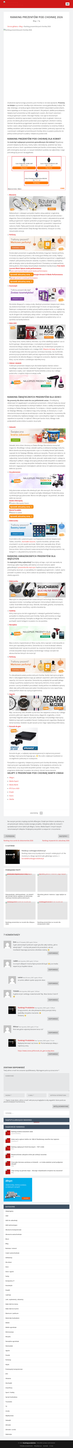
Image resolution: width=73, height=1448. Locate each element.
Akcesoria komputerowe (13, 1230)
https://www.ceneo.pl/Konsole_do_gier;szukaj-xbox (36, 1051)
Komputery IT (14, 1141)
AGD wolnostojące (11, 1225)
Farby (7, 1276)
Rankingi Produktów (26, 1007)
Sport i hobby (10, 1392)
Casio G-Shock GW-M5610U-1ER (49, 163)
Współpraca (38, 1446)
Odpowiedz (53, 953)
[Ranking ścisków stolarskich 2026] (8, 1132)
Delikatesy (9, 1257)
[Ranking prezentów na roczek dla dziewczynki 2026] (52, 910)
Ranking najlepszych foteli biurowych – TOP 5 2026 (27, 1147)
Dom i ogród (10, 1271)
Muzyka (8, 1336)
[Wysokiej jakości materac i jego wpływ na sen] (52, 883)
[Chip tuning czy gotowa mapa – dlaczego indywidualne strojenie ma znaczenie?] (8, 1172)
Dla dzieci (9, 1262)
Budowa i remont (11, 1248)
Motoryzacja (10, 1332)
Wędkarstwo (10, 1416)
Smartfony (9, 1388)
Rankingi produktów (29, 1443)
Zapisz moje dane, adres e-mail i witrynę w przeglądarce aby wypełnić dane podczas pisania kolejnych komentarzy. (35, 1101)
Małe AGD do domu (12, 1304)
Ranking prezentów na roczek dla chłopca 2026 (20, 923)
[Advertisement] (37, 87)
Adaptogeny (9, 1211)
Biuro (12, 1149)
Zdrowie (8, 1425)
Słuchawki (9, 1383)
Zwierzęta (9, 1434)
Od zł (24, 165)
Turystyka (9, 1402)
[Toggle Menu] (67, 4)
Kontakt (45, 1446)
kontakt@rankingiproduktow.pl (33, 858)
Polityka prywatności (26, 1446)
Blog (34, 21)
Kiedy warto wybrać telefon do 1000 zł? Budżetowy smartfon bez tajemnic (35, 1139)
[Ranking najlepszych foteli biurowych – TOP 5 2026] (8, 1148)
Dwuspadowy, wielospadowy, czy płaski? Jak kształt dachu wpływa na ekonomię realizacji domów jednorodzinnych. (20, 896)
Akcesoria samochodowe (14, 1234)
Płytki (7, 1364)
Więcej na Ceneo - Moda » (15, 189)
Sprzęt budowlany (16, 1133)
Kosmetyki (9, 1285)
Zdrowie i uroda (11, 1429)
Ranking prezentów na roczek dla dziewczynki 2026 (49, 923)
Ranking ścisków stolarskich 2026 (22, 1131)
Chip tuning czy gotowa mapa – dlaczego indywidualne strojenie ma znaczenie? (37, 1170)
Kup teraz (24, 168)
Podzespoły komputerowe (14, 1369)
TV (6, 1406)
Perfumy (8, 1360)
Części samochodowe (12, 1253)
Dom (7, 1267)
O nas (51, 1446)
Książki (8, 1290)
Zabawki (8, 1420)
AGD (7, 1216)
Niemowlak (9, 1346)
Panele (8, 1355)
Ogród (8, 1350)
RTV (7, 1374)
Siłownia (8, 1378)
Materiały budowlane (12, 1318)
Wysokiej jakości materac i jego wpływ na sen (51, 895)
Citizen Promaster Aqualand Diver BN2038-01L (36, 178)
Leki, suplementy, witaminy (14, 1299)
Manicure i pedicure (12, 1313)
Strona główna (12, 26)
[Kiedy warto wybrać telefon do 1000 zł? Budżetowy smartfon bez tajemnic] (8, 1140)
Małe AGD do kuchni (12, 1309)
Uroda (8, 1411)
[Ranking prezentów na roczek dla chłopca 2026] (21, 910)
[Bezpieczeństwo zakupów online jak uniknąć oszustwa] (8, 1155)
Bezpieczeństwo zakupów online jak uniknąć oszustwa (28, 1154)
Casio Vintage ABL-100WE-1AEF (24, 163)
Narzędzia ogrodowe (12, 1341)
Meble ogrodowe (11, 1327)
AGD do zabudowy (11, 1220)
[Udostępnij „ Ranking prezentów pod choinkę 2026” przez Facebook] (41, 813)
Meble (8, 1323)
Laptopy (8, 1295)
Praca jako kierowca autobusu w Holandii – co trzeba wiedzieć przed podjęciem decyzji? (37, 1163)
